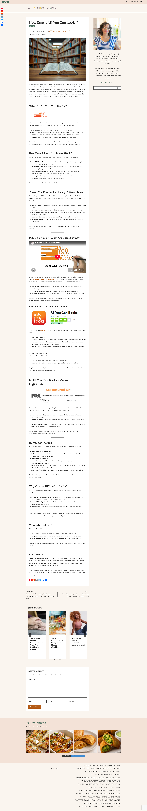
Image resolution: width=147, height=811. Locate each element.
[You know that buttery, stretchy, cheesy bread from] (37, 741)
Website (71, 701)
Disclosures (87, 781)
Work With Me (116, 807)
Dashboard (110, 780)
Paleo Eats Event (104, 796)
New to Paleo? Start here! (83, 793)
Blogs (119, 774)
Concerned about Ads (83, 778)
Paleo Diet (95, 796)
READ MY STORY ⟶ (107, 82)
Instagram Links (116, 787)
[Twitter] (1, 18)
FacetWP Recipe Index (98, 781)
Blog (115, 773)
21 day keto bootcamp (98, 765)
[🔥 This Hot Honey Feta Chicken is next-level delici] (61, 741)
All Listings (89, 770)
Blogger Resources (104, 774)
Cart (109, 775)
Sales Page (108, 803)
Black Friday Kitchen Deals (95, 773)
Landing (81, 790)
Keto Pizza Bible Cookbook (104, 789)
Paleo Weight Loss (80, 799)
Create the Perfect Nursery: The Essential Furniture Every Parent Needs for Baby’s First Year (40, 595)
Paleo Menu (90, 797)
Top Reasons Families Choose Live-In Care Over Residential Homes (36, 643)
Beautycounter (81, 773)
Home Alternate (97, 786)
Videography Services (104, 807)
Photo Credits (110, 799)
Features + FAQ (81, 783)
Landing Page (88, 790)
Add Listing (86, 768)
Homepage (105, 786)
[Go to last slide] (30, 635)
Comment (32, 679)
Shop (91, 805)
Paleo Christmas (116, 794)
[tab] (54, 659)
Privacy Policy (55, 768)
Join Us (93, 789)
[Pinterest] (8, 2)
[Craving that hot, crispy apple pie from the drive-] (85, 741)
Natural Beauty (104, 791)
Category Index (116, 775)
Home (119, 784)
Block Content (109, 773)
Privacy (78, 800)
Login (110, 790)
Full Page (110, 783)
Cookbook (103, 780)
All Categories (80, 770)
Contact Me (117, 778)
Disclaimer (117, 780)
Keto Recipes (117, 789)
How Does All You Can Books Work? (44, 279)
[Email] (1, 15)
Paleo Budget (90, 794)
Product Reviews (107, 8)
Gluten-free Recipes (92, 784)
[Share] (1, 24)
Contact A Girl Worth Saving (104, 778)
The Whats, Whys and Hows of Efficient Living (78, 641)
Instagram (107, 787)
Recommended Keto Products (112, 802)
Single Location (108, 805)
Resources (95, 803)
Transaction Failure (91, 807)
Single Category (98, 805)
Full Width (117, 783)
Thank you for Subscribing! (97, 806)
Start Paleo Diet (83, 806)
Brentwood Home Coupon (99, 775)
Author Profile (95, 771)
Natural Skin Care (115, 791)
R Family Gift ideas (98, 800)
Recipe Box (108, 800)
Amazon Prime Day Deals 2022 (112, 770)
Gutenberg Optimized (105, 784)
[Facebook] (3, 2)
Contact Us (84, 780)
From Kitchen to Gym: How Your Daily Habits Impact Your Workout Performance (75, 594)
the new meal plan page (113, 806)
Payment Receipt (100, 799)
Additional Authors (96, 768)
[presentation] (37, 623)
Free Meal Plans (92, 783)
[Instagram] (5, 2)
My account (94, 791)
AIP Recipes (117, 768)
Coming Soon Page (115, 777)
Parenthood (90, 799)
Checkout (106, 777)
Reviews (102, 803)
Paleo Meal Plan (116, 796)
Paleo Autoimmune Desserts (112, 793)
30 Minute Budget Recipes (113, 765)
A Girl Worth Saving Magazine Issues (101, 767)
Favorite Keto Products (113, 781)
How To (118, 786)
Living (32, 26)
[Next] (85, 635)
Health (114, 784)
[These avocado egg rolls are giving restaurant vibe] (109, 741)
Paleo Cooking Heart (85, 796)
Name (31, 701)
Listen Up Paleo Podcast (100, 790)
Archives (87, 771)
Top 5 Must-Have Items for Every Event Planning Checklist (57, 642)
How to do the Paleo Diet (95, 787)
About (114, 767)
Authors (103, 771)
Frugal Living (102, 783)
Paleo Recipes (99, 797)
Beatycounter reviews (114, 771)
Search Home (117, 803)
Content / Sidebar (93, 780)
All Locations (98, 770)
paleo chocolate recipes (102, 794)
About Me (97, 8)
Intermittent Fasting (84, 789)
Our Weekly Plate (97, 793)
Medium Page (117, 790)
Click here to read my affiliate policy (60, 31)
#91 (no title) (87, 765)
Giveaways (82, 784)
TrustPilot (43, 330)
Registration (87, 803)
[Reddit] (1, 12)
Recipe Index (88, 8)
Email (51, 701)
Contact (117, 8)
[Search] (117, 88)
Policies (118, 799)
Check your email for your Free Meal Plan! (89, 777)
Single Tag (117, 805)
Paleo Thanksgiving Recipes (112, 797)
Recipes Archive (97, 802)
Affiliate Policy (108, 768)
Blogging (113, 774)
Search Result (84, 805)
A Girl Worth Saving (83, 767)
